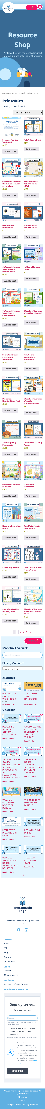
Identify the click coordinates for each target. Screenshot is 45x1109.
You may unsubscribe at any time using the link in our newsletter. (22, 1038)
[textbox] (22, 669)
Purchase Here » (8, 704)
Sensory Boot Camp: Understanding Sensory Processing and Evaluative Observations (12, 768)
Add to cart (10, 151)
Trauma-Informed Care (30, 860)
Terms (22, 1101)
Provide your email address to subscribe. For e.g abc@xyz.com (21, 1023)
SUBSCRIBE (18, 1071)
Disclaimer (22, 1097)
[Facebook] (18, 930)
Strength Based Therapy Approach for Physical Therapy (33, 766)
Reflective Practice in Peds (9, 833)
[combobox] (22, 668)
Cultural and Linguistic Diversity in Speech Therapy (33, 732)
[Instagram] (26, 930)
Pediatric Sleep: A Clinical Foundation (10, 730)
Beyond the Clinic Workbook (9, 696)
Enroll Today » (8, 738)
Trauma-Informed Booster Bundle (8, 803)
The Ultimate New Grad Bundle (32, 802)
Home (5, 93)
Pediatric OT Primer (32, 831)
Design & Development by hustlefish (22, 1104)
